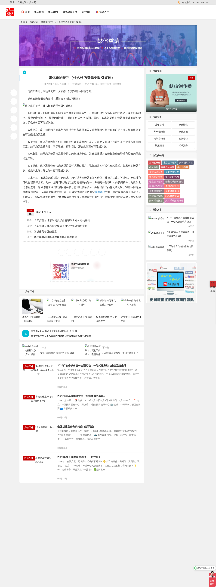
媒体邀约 (53, 11)
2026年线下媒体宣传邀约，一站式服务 (79, 457)
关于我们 (86, 11)
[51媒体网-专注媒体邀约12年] (10, 14)
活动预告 (183, 145)
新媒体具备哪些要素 (42, 231)
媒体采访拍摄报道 (174, 200)
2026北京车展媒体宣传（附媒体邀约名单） (81, 396)
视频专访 (183, 138)
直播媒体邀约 (156, 191)
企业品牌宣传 (172, 172)
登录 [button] (12, 2)
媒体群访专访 (156, 177)
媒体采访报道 (156, 200)
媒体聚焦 (39, 11)
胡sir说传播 (159, 131)
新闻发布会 (154, 162)
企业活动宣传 (156, 172)
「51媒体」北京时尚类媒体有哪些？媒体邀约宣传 (58, 220)
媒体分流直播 (70, 11)
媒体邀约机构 (172, 177)
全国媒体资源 (172, 186)
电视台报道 (159, 138)
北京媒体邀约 (169, 162)
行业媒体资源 (156, 196)
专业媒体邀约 (156, 181)
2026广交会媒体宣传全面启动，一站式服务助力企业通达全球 (91, 365)
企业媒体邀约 (172, 191)
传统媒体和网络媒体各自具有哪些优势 (52, 237)
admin (41, 331)
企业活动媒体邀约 (174, 181)
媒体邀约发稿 (186, 162)
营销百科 (34, 22)
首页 (25, 22)
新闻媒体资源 (156, 186)
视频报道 (159, 145)
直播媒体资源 (167, 167)
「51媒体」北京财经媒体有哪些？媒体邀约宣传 (57, 226)
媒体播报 (183, 131)
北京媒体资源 (172, 196)
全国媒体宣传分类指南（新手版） (76, 426)
